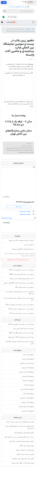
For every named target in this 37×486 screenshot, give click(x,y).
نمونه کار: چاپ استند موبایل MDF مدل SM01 (21, 333)
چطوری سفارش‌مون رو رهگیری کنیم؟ (24, 433)
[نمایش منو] (33, 22)
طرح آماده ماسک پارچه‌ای (27, 363)
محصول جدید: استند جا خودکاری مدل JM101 (21, 270)
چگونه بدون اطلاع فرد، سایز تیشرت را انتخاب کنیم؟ (20, 422)
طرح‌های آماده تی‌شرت (28, 359)
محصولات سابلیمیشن (28, 150)
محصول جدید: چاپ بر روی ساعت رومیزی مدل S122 (19, 305)
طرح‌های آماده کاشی (28, 394)
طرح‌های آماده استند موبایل (26, 372)
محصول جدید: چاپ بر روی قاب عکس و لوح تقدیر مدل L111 (19, 299)
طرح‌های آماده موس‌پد (28, 411)
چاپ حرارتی (21, 148)
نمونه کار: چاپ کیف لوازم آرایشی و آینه (23, 329)
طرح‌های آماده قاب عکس (27, 389)
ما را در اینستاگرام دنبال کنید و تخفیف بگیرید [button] (18, 260)
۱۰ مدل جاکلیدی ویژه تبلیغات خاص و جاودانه (22, 279)
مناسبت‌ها (28, 29)
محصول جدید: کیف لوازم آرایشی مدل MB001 (21, 274)
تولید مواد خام (28, 148)
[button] (4, 17)
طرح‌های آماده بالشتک (28, 381)
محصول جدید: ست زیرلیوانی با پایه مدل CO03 (21, 309)
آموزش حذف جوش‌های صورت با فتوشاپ (23, 459)
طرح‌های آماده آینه (29, 385)
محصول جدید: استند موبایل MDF (24, 287)
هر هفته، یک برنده (29, 245)
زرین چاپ (8, 148)
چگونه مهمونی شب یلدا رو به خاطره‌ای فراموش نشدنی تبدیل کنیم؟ (19, 427)
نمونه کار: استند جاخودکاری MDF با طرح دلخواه (21, 337)
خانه (33, 29)
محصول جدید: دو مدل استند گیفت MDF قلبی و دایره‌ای (19, 283)
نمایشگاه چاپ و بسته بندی (24, 152)
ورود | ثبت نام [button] (12, 17)
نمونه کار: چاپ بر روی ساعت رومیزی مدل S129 (21, 324)
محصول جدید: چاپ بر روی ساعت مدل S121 (22, 313)
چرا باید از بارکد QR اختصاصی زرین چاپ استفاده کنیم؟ (19, 437)
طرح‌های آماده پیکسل (28, 376)
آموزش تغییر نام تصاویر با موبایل (25, 450)
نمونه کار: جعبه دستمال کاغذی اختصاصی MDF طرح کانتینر (20, 343)
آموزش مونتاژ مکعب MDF (27, 446)
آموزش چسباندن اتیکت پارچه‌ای (25, 454)
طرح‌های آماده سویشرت (27, 368)
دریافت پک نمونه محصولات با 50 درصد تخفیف (21, 240)
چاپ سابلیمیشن (14, 148)
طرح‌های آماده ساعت (28, 355)
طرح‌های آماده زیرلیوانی (27, 402)
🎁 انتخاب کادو (11, 22)
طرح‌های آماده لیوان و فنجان (26, 407)
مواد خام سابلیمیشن (18, 150)
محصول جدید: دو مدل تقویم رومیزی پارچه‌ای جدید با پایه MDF (19, 293)
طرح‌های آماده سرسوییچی (27, 398)
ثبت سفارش (18, 207)
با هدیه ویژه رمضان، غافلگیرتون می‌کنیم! (23, 249)
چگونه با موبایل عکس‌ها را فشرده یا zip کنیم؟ (21, 441)
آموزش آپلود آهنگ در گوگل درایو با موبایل (23, 463)
